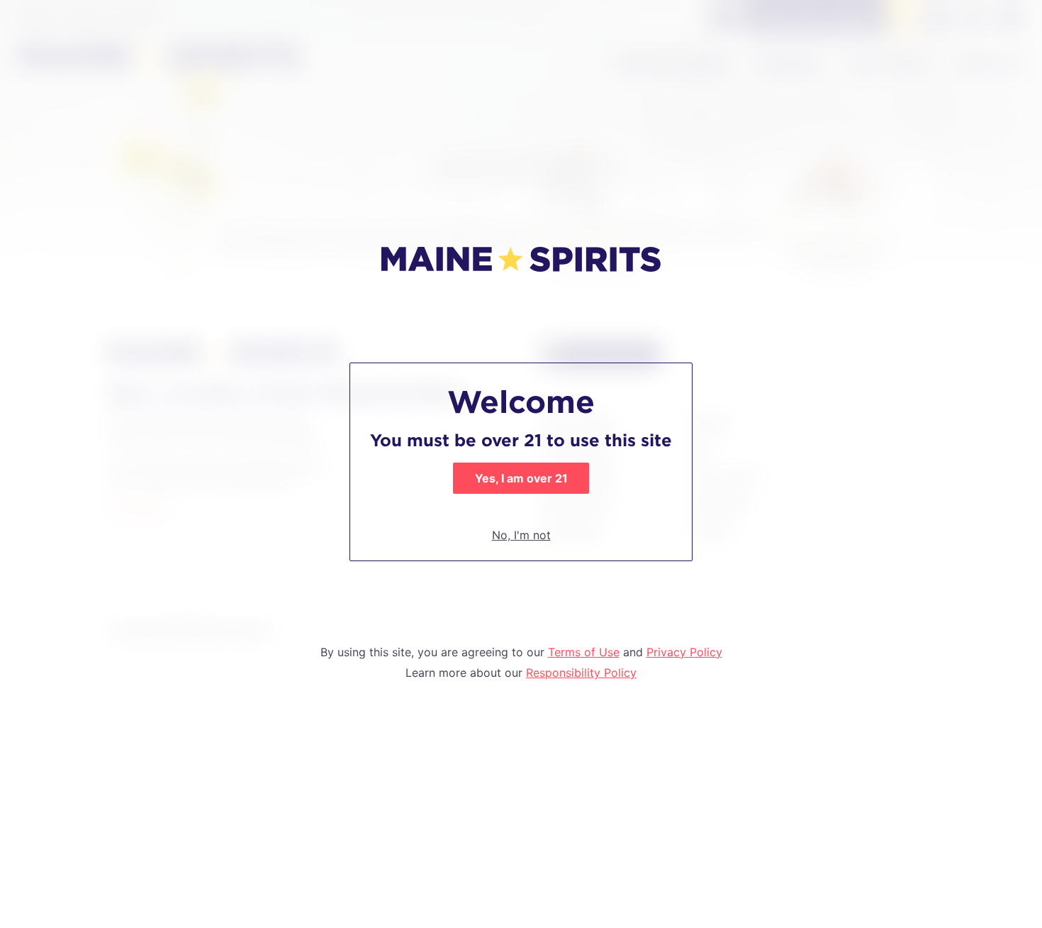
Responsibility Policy (581, 672)
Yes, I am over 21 (521, 478)
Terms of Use (584, 652)
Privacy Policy (684, 652)
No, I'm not (521, 535)
